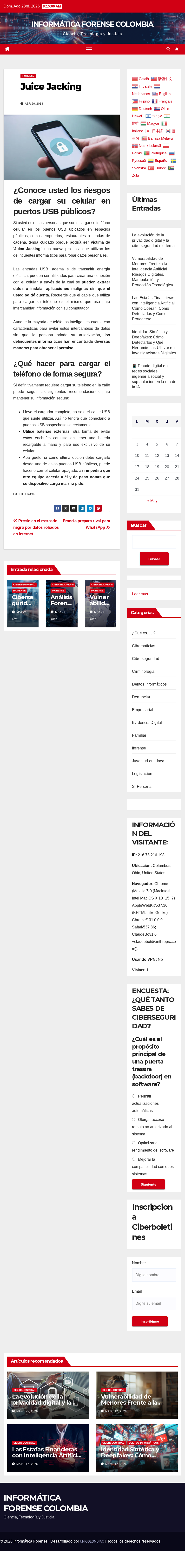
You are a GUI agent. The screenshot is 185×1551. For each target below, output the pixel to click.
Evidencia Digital (147, 723)
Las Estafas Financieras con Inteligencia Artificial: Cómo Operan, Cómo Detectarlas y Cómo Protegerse (154, 308)
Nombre (139, 1263)
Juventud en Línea (148, 761)
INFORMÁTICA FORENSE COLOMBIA (92, 24)
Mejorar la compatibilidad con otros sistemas (153, 1166)
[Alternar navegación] (89, 49)
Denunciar (141, 697)
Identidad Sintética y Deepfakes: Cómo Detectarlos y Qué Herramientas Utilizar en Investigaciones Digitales (154, 342)
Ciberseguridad (24, 584)
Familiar (139, 735)
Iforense (28, 76)
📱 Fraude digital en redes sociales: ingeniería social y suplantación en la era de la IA (154, 376)
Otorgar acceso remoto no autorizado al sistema (152, 1127)
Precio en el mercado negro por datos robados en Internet (36, 527)
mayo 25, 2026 (27, 1411)
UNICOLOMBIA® (92, 1541)
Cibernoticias (143, 646)
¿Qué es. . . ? (143, 633)
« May (152, 501)
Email (137, 1291)
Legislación (142, 774)
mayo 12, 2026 (116, 1411)
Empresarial (142, 710)
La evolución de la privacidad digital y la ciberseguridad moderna (153, 240)
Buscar (139, 525)
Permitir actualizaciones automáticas (145, 1103)
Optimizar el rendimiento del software (153, 1146)
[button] (168, 49)
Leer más (140, 595)
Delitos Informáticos (149, 684)
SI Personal (142, 786)
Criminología (143, 671)
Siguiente (148, 1184)
